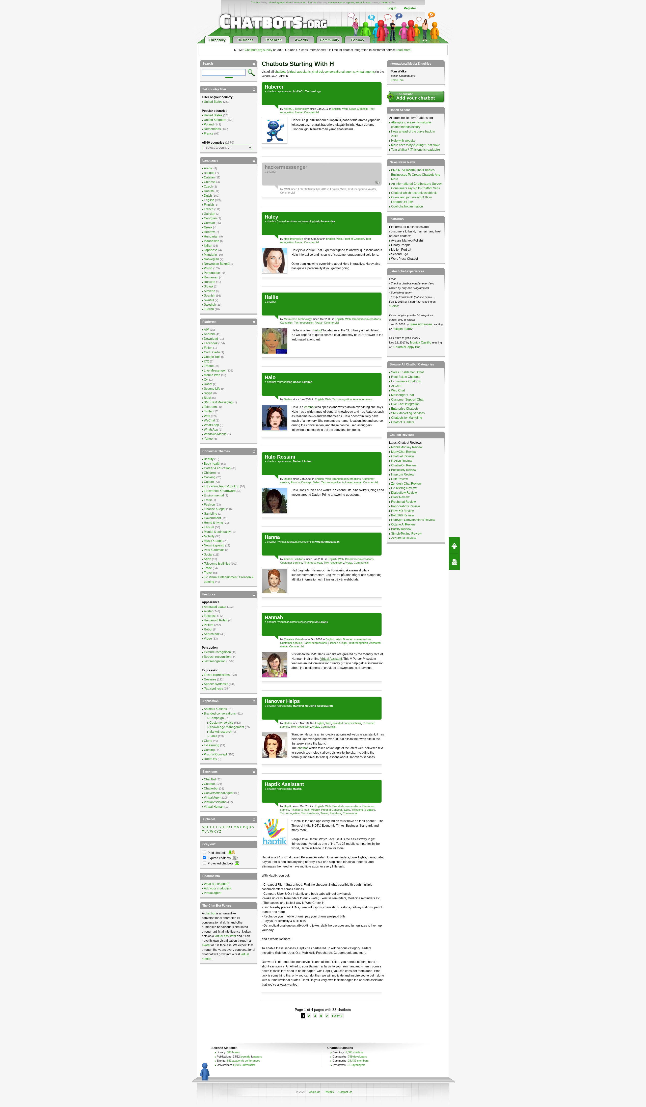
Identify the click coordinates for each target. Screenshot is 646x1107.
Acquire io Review (403, 538)
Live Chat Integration (405, 404)
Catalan (209, 177)
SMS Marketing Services (408, 413)
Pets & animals (214, 550)
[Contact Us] (454, 562)
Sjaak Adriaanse (421, 324)
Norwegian (211, 259)
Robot (208, 384)
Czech (208, 186)
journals (245, 1056)
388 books (233, 1052)
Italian (208, 245)
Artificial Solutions (294, 559)
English (336, 108)
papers (257, 1056)
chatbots (280, 71)
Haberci (274, 87)
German (209, 223)
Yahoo (208, 438)
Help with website (403, 140)
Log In (392, 8)
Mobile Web (212, 375)
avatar (206, 945)
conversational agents (341, 2)
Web (345, 108)
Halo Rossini (280, 457)
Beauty (208, 459)
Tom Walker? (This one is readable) (415, 149)
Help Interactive (293, 238)
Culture (209, 482)
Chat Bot (210, 779)
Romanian (211, 277)
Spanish (209, 295)
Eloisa (394, 306)
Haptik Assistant (284, 784)
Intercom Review (402, 474)
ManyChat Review (403, 452)
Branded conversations (366, 319)
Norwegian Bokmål (217, 264)
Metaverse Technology (298, 319)
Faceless (335, 813)
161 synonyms (356, 1064)
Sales (316, 482)
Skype (208, 393)
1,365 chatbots (354, 1052)
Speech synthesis (216, 684)
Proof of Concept (353, 238)
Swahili (209, 300)
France (208, 133)
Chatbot (255, 2)
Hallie (271, 297)
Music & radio (213, 541)
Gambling (210, 513)
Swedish (210, 304)
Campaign (286, 322)
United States (213, 101)
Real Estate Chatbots (405, 377)
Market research (220, 731)
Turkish (209, 309)
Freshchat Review (403, 502)
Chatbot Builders (402, 422)
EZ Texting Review (404, 488)
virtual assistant (288, 221)
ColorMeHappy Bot (406, 347)
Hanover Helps (282, 701)
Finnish (209, 204)
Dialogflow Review (404, 492)
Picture (208, 625)
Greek (208, 227)
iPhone (209, 366)
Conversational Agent (218, 793)
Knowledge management (226, 727)
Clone (208, 741)
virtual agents (277, 2)
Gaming (209, 750)
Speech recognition (217, 656)
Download (211, 338)
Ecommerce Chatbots (406, 381)
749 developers (357, 1056)
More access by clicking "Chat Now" (415, 145)
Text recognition (357, 189)
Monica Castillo (420, 342)
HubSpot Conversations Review (413, 520)
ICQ (206, 361)
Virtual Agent (212, 797)
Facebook (211, 343)
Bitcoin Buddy (402, 329)
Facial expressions (315, 642)
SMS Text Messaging (218, 402)
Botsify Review (401, 529)
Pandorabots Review (405, 506)
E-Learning (211, 745)
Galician (209, 214)
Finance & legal (313, 562)
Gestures (210, 679)
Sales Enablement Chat (407, 372)
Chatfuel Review (402, 456)
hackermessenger (286, 167)
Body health (212, 463)
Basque (209, 173)
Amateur (367, 399)
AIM (206, 329)
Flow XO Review (402, 511)
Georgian (210, 218)
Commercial (311, 112)
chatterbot (385, 2)
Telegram (210, 407)
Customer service (291, 562)
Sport (207, 559)
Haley (271, 217)
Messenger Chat (402, 395)
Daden (288, 399)
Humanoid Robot (215, 620)
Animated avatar (352, 482)
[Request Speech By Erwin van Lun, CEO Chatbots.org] (454, 545)
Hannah (274, 617)
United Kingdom (215, 120)
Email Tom (397, 80)
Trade (208, 568)
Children (210, 473)
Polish (208, 268)
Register (410, 8)
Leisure (209, 527)
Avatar (299, 112)
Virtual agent (212, 893)
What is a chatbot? (216, 884)
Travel (324, 813)
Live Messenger (215, 370)
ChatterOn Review (403, 465)
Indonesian (211, 241)
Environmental (214, 495)
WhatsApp (211, 429)
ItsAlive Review (401, 461)
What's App (211, 425)
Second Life (212, 388)
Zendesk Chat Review (406, 483)
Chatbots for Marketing (406, 417)
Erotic (208, 500)
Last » (337, 1016)
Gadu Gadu (212, 352)
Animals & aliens (215, 709)
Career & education (217, 468)
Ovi (206, 379)
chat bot (311, 2)
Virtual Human (214, 806)
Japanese (211, 250)
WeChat (209, 420)
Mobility (315, 809)
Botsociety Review (403, 470)
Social (208, 554)
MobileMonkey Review (406, 447)
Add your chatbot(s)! (217, 888)
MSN (287, 189)
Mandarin (210, 254)
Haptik (288, 806)
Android (209, 334)
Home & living (213, 522)
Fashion (209, 504)
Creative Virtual (293, 639)
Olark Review (400, 497)
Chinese (210, 182)
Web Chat (398, 390)
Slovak (208, 286)
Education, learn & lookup (221, 486)
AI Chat (396, 386)
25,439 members (358, 1060)
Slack (207, 398)
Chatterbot (211, 788)
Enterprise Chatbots (404, 408)
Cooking (210, 477)
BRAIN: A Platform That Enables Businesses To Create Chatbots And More (415, 174)
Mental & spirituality (217, 532)
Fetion (208, 348)
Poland (209, 124)
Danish (209, 191)
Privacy (329, 1091)
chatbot (271, 91)
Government (212, 518)
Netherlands (212, 129)
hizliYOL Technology (296, 108)
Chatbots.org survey (258, 50)
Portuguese (212, 273)
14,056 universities (244, 1064)
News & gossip (358, 108)
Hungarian (211, 236)
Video (208, 638)
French (208, 209)
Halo (270, 377)
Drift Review (399, 479)
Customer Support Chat (407, 399)
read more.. (404, 50)
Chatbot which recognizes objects (414, 193)
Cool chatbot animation (407, 206)
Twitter (208, 411)
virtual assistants (295, 2)
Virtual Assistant (331, 659)
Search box (212, 634)
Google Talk (212, 357)
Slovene (209, 291)
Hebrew (209, 232)
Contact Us (345, 1091)
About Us (314, 1091)
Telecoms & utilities (363, 809)
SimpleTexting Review (406, 533)
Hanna (272, 537)
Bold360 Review (402, 515)
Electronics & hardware (220, 491)
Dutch (208, 195)
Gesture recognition (217, 652)
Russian (209, 282)
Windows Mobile (215, 434)
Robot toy (210, 759)
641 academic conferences (243, 1060)
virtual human (363, 2)
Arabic (208, 168)
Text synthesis (310, 813)
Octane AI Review (403, 524)
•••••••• (229, 77)
